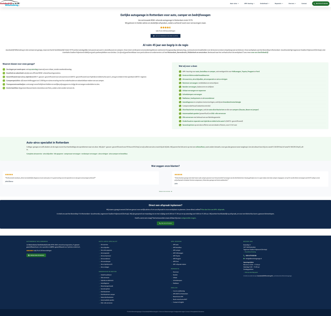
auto (197, 71)
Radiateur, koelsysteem (191, 98)
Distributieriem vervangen (192, 110)
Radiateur (175, 283)
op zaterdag (33, 69)
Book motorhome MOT (179, 299)
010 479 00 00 (250, 256)
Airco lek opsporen (105, 250)
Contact (188, 311)
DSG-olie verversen (218, 113)
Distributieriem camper (107, 294)
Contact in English (177, 302)
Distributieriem (104, 292)
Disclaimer (201, 311)
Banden (174, 275)
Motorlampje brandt (106, 286)
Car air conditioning (178, 291)
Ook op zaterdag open (250, 272)
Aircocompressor (105, 256)
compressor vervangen (72, 154)
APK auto (175, 244)
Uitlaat (174, 277)
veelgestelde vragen (188, 218)
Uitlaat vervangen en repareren (194, 91)
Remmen (175, 272)
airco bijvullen (198, 79)
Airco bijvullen (104, 247)
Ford (258, 71)
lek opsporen (58, 154)
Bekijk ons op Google (37, 255)
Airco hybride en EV (105, 264)
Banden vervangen (189, 87)
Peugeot (251, 71)
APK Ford (175, 261)
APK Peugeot (176, 259)
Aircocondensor (104, 259)
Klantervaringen (169, 311)
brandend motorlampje (232, 102)
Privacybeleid (194, 311)
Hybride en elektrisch (106, 280)
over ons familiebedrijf (259, 52)
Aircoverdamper (105, 261)
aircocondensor (208, 98)
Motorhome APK (177, 296)
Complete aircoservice (34, 154)
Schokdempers (176, 280)
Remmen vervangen (190, 83)
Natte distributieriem (106, 297)
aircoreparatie (209, 79)
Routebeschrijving (249, 252)
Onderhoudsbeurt (105, 275)
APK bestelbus (176, 247)
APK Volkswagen (177, 253)
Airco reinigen (104, 267)
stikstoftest (200, 147)
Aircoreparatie (104, 253)
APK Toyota (175, 256)
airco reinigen (222, 79)
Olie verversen (187, 117)
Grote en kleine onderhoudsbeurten (195, 75)
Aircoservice (187, 79)
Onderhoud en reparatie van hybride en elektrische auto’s (203, 121)
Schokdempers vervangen (192, 94)
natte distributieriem (216, 110)
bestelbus (203, 71)
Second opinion (188, 125)
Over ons (161, 311)
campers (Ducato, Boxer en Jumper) (245, 110)
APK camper (175, 250)
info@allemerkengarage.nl (254, 258)
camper (212, 71)
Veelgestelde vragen (179, 311)
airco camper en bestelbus (118, 154)
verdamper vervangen (89, 154)
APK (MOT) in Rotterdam (179, 294)
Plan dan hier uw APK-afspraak (212, 210)
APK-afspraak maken (178, 264)
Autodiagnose (187, 102)
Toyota (244, 71)
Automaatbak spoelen (190, 113)
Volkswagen (236, 71)
